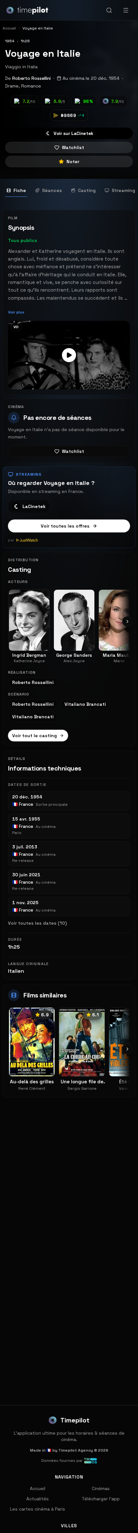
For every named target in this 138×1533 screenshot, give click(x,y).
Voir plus (16, 312)
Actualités (37, 1499)
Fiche (19, 190)
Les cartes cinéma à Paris (37, 1509)
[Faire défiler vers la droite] (127, 621)
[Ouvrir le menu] (126, 10)
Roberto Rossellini (31, 78)
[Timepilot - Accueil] (27, 10)
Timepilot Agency (75, 1450)
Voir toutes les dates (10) (37, 923)
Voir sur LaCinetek (73, 133)
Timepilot (75, 1420)
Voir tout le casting (34, 735)
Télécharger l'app (101, 1499)
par (11, 540)
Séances (52, 190)
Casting (87, 190)
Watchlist (73, 147)
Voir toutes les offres (65, 526)
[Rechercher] (109, 10)
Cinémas (101, 1488)
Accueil (37, 1488)
